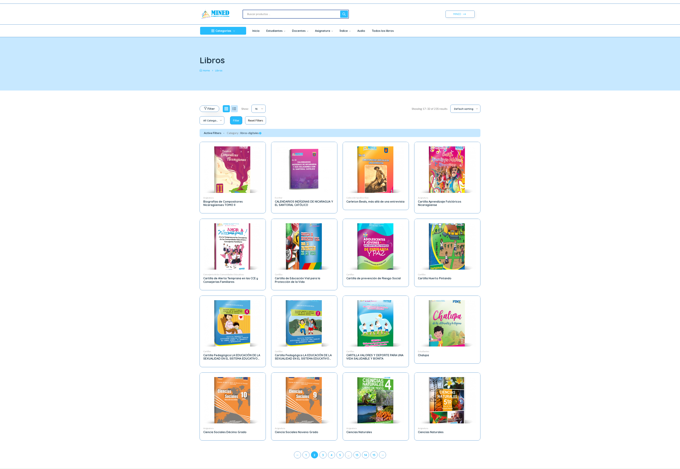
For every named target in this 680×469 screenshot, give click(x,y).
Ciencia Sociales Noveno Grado (296, 432)
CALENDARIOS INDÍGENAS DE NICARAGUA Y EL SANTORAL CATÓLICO (304, 203)
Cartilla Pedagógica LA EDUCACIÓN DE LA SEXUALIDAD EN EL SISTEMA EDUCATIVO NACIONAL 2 (303, 358)
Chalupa (423, 355)
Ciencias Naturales (359, 432)
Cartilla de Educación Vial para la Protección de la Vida (297, 279)
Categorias (223, 31)
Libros (218, 70)
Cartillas (279, 274)
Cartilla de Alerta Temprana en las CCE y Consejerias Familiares (230, 279)
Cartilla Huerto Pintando (434, 278)
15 (374, 455)
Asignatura (208, 197)
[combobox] (258, 109)
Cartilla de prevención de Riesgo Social (373, 278)
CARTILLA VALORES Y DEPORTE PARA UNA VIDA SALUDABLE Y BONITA (374, 356)
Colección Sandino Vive (357, 197)
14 (365, 455)
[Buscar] (344, 14)
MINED (457, 14)
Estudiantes (423, 351)
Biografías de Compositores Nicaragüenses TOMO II (223, 203)
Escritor (278, 197)
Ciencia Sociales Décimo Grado (224, 432)
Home (206, 70)
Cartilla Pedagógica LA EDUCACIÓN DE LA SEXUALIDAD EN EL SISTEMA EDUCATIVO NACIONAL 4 (231, 358)
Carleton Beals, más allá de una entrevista (375, 201)
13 (357, 455)
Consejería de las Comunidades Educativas (223, 274)
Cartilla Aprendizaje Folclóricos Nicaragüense (439, 203)
